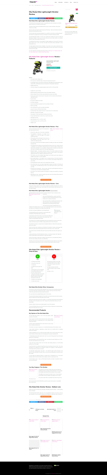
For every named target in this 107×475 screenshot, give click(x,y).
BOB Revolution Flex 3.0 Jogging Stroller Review (57, 432)
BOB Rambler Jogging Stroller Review (56, 455)
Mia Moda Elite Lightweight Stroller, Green (71, 24)
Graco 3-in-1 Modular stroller (55, 50)
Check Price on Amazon (72, 27)
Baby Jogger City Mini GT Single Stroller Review (34, 437)
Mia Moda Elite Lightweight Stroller (41, 57)
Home (56, 2)
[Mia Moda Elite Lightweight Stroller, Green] (71, 18)
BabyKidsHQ (53, 473)
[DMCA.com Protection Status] (56, 465)
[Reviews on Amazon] (67, 25)
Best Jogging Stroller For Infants (34, 449)
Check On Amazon (53, 67)
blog (71, 2)
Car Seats (66, 2)
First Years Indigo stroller (33, 52)
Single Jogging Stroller (33, 10)
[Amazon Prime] (76, 25)
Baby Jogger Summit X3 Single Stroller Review (45, 455)
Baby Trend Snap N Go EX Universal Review (45, 429)
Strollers (60, 2)
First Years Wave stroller (44, 52)
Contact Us (76, 2)
